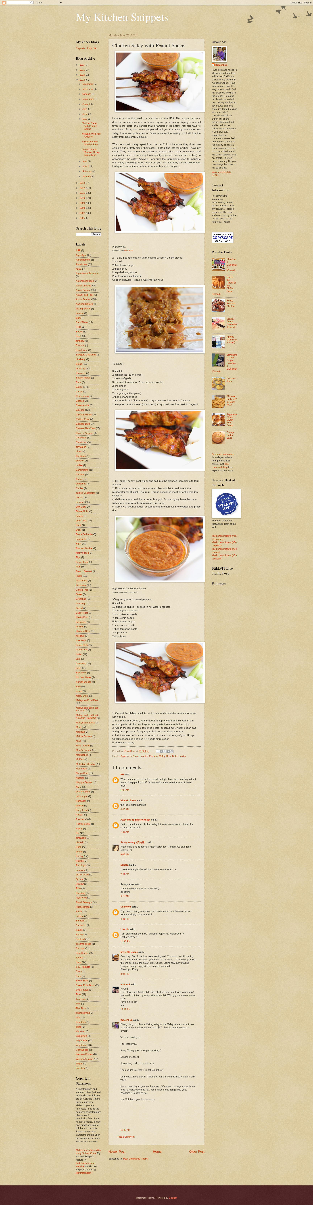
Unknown (125, 906)
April (85, 161)
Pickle (79, 828)
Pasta (79, 814)
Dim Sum (81, 506)
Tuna (78, 1026)
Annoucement (83, 259)
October (86, 94)
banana (80, 313)
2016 (82, 69)
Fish (78, 566)
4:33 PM (124, 918)
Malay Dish (165, 756)
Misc (78, 741)
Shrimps (80, 948)
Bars (78, 318)
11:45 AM (125, 1130)
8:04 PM (124, 974)
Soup (78, 962)
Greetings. (81, 603)
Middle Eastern (84, 736)
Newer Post (116, 1151)
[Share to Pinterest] (172, 751)
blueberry (80, 359)
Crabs (79, 479)
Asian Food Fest (84, 295)
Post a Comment (126, 1136)
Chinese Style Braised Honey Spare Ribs (91, 152)
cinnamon (81, 447)
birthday (80, 341)
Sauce (79, 930)
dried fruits (81, 520)
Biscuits (80, 345)
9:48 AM (124, 873)
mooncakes (82, 755)
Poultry (182, 756)
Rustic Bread (82, 907)
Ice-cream (81, 640)
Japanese (81, 663)
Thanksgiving (83, 1013)
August (86, 104)
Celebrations (82, 396)
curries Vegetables (85, 493)
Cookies (80, 474)
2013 (82, 183)
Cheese (80, 400)
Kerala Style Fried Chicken (91, 135)
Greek (79, 594)
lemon (79, 691)
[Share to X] (165, 751)
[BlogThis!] (161, 751)
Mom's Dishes (83, 750)
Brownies (80, 373)
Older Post (197, 1151)
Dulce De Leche (84, 534)
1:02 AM (124, 790)
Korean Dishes (83, 681)
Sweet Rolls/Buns (85, 985)
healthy (80, 626)
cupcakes (81, 483)
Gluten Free (82, 589)
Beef (78, 336)
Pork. (79, 847)
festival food (82, 552)
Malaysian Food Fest (87, 700)
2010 (82, 198)
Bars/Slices (82, 322)
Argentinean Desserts (87, 273)
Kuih (78, 686)
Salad (79, 911)
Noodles (80, 778)
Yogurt (79, 1063)
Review (80, 884)
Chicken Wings (84, 414)
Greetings (81, 599)
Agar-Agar (81, 255)
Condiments (82, 470)
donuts (79, 516)
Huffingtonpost (83, 1172)
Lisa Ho (124, 929)
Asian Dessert (83, 285)
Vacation (80, 1031)
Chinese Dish (83, 424)
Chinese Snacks (84, 433)
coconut (80, 460)
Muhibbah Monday (85, 764)
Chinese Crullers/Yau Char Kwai (232, 400)
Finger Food (82, 562)
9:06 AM (124, 854)
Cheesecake (82, 405)
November (88, 89)
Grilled (79, 608)
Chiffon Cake (82, 419)
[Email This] (158, 751)
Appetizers (126, 756)
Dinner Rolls (82, 511)
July (84, 109)
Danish (79, 497)
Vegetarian (81, 1045)
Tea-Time (81, 999)
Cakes (79, 387)
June (85, 114)
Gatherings (81, 580)
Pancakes (81, 801)
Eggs (78, 543)
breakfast (81, 368)
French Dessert (84, 571)
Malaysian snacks (85, 722)
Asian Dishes (83, 290)
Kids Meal (81, 672)
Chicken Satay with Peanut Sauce (89, 126)
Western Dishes (84, 1054)
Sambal (80, 920)
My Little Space (129, 952)
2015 (82, 74)
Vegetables (81, 1040)
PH (122, 774)
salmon (80, 916)
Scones (80, 934)
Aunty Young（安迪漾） (133, 842)
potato (79, 851)
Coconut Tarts (231, 379)
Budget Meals (83, 377)
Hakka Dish (82, 617)
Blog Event (81, 350)
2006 (82, 218)
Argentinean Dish (85, 281)
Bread (79, 364)
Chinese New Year (85, 428)
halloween (81, 622)
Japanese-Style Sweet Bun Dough (232, 420)
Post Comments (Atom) (135, 1158)
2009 (82, 203)
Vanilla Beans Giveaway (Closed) (232, 322)
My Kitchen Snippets (122, 16)
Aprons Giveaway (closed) (232, 339)
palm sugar (81, 796)
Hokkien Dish (83, 631)
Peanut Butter (83, 824)
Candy (79, 391)
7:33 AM (124, 832)
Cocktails (81, 456)
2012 (82, 188)
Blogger (173, 1197)
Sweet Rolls (82, 980)
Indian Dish (82, 645)
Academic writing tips (223, 454)
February (87, 171)
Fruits (79, 576)
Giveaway (81, 585)
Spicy (79, 971)
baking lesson (83, 308)
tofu (78, 1017)
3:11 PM (124, 896)
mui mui (125, 984)
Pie (77, 833)
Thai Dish (81, 1008)
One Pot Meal (83, 791)
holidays (80, 635)
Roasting (80, 893)
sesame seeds (83, 943)
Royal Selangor (84, 902)
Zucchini (80, 1068)
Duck (78, 529)
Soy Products (83, 966)
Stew (78, 976)
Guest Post (82, 612)
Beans (79, 331)
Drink (78, 525)
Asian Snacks (140, 756)
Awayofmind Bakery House (135, 819)
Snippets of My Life (86, 48)
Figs (78, 557)
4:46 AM (124, 809)
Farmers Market (84, 548)
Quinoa (79, 879)
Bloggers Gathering (86, 354)
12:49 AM (125, 1009)
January (86, 176)
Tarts (78, 994)
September (88, 99)
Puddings (81, 865)
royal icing (81, 897)
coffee (79, 465)
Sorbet (79, 957)
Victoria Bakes (128, 800)
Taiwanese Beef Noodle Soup (90, 143)
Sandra (124, 864)
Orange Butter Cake (230, 435)
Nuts (174, 756)
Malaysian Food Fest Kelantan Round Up (87, 716)
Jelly (78, 668)
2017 (82, 64)
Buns (78, 382)
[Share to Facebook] (168, 751)
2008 (82, 208)
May (85, 119)
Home (157, 1151)
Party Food (81, 810)
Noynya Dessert (84, 782)
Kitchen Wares (83, 677)
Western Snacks (84, 1059)
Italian (79, 654)
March (86, 166)
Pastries (80, 819)
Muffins (80, 759)
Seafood (80, 939)
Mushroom (81, 768)
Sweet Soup (82, 989)
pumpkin (80, 870)
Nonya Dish (82, 773)
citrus (79, 451)
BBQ (78, 327)
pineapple (81, 837)
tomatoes (81, 1022)
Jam (78, 658)
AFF (78, 250)
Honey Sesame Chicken (231, 303)
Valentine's (81, 1036)
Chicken (153, 756)
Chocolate (81, 437)
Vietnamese (82, 1049)
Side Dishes (82, 953)
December (88, 84)
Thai (78, 1003)
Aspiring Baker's (84, 304)
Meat (78, 727)
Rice (78, 888)
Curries (79, 488)
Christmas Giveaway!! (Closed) (232, 265)
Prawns (80, 860)
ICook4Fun (126, 1020)
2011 (82, 193)
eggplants (81, 539)
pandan (80, 805)
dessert (80, 502)
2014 (82, 79)
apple (79, 269)
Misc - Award (82, 745)
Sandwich (81, 925)
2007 (82, 213)
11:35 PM (125, 941)
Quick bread (82, 874)
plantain (80, 842)
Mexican (80, 732)
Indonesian (81, 649)
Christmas (81, 442)
